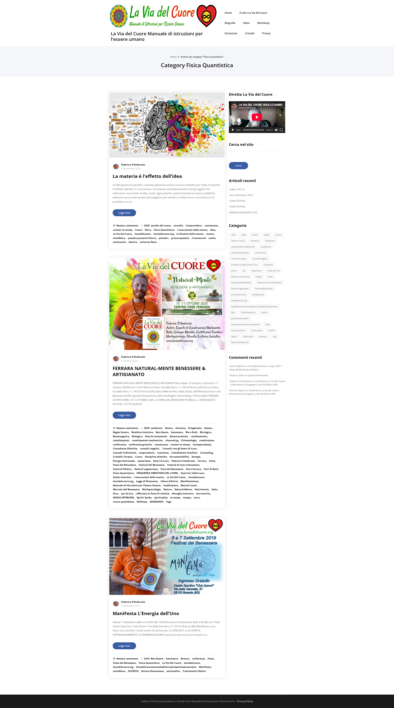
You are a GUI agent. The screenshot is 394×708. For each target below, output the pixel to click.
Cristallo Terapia (122, 456)
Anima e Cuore (238, 240)
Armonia (180, 428)
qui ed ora (127, 493)
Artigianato (194, 428)
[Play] (232, 129)
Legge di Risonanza (147, 481)
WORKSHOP (156, 501)
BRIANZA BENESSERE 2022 (243, 212)
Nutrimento (202, 489)
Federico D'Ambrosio (133, 164)
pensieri (163, 237)
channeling (171, 440)
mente (210, 233)
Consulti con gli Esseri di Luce (180, 448)
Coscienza (163, 452)
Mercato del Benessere (126, 489)
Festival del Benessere (152, 464)
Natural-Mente (183, 489)
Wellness (142, 501)
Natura (167, 489)
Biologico (137, 436)
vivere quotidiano (123, 501)
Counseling (206, 452)
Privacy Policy (245, 701)
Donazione (231, 33)
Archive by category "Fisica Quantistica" (202, 56)
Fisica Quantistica (164, 229)
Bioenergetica (121, 436)
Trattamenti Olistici (194, 671)
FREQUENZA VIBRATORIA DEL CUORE (157, 473)
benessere (177, 432)
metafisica (119, 237)
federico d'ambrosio (183, 460)
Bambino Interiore (142, 432)
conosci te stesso (122, 229)
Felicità (258, 276)
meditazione (170, 485)
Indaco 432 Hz (237, 189)
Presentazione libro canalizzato (245, 324)
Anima (278, 234)
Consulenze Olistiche (125, 448)
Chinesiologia (189, 440)
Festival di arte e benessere (183, 464)
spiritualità (160, 497)
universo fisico (148, 242)
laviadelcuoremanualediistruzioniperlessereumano (166, 666)
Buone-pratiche (179, 436)
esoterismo (143, 460)
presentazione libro (240, 318)
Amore (169, 428)
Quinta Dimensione (152, 671)
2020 (147, 225)
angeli (266, 234)
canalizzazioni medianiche (147, 440)
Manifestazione (189, 481)
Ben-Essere (162, 432)
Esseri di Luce (161, 460)
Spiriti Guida (144, 497)
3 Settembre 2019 (130, 605)
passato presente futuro (142, 237)
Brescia (185, 658)
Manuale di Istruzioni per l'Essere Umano (137, 485)
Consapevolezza (202, 444)
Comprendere (194, 225)
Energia (196, 456)
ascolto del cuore (161, 225)
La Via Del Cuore (122, 233)
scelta (212, 237)
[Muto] (276, 129)
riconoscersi (199, 237)
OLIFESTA (133, 671)
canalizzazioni (121, 440)
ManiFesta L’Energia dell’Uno (146, 613)
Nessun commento (127, 225)
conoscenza (211, 225)
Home (228, 12)
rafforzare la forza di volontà (152, 493)
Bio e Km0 (191, 432)
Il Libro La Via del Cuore (253, 12)
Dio (244, 270)
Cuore (138, 229)
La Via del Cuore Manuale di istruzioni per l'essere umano (157, 36)
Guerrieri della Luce (192, 473)
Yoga (168, 501)
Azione (208, 428)
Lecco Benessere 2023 (241, 194)
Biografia (230, 23)
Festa (212, 460)
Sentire (133, 242)
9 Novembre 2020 (131, 168)
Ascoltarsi (255, 240)
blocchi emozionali (156, 436)
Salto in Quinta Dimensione (253, 375)
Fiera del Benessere (172, 469)
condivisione (206, 440)
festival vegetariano (146, 469)
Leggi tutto (124, 212)
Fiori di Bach (211, 469)
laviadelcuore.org (163, 233)
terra (197, 497)
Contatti (249, 33)
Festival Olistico (122, 469)
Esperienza (257, 270)
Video (246, 23)
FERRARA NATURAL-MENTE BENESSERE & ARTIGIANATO (159, 371)
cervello (178, 225)
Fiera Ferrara (193, 469)
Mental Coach (189, 485)
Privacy (266, 33)
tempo (187, 497)
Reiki (267, 324)
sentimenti (119, 242)
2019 (147, 658)
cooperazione (146, 452)
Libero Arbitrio (169, 481)
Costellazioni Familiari (184, 452)
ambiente (156, 428)
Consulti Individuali (124, 452)
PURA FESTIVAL (237, 200)
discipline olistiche (156, 456)
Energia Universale (124, 460)
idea (212, 229)
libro (233, 312)
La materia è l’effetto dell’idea (147, 176)
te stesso (175, 497)
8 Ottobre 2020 (129, 360)
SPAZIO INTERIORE (123, 497)
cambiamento (199, 436)
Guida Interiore (122, 477)
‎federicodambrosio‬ (240, 342)
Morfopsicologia (151, 489)
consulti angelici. (150, 448)
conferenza (119, 444)
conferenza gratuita (140, 444)
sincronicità (203, 493)
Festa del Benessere (124, 464)
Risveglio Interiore (182, 493)
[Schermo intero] (281, 129)
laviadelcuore (143, 233)
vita (274, 336)
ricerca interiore (238, 330)
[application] (257, 117)
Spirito (234, 336)
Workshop (263, 23)
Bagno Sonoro (121, 432)
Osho (214, 489)
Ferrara (202, 460)
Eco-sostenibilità (179, 456)
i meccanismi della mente (192, 229)
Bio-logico (205, 432)
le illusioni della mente (190, 233)
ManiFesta (205, 666)
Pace (115, 493)
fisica (148, 229)
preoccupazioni (180, 237)
